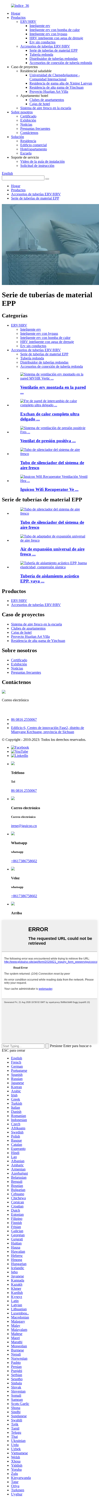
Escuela (26, 153)
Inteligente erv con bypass (48, 34)
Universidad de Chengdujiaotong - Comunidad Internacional (54, 77)
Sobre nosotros (22, 112)
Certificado (28, 116)
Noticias (26, 124)
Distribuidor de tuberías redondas (53, 59)
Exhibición (28, 120)
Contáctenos (29, 133)
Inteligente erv (39, 26)
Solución (17, 137)
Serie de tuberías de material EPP (53, 50)
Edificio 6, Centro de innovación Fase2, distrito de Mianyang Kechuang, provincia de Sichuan (47, 730)
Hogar (15, 13)
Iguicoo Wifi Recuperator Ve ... (49, 489)
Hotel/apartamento (33, 149)
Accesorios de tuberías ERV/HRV (45, 46)
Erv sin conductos (42, 42)
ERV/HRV (28, 22)
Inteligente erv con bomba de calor (54, 30)
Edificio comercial (33, 145)
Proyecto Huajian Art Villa (48, 91)
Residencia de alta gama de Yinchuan (56, 87)
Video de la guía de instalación (42, 161)
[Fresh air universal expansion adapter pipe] (54, 540)
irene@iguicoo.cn (22, 710)
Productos (18, 17)
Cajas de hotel (39, 104)
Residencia (28, 141)
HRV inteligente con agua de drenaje (56, 38)
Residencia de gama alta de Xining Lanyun (60, 83)
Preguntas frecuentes (35, 128)
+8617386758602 (24, 861)
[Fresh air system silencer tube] (54, 513)
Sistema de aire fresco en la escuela (45, 108)
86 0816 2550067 (24, 719)
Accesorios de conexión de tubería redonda (60, 63)
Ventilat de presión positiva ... (48, 440)
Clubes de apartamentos (46, 100)
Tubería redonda (41, 54)
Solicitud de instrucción (37, 166)
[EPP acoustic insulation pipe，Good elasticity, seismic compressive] (54, 567)
